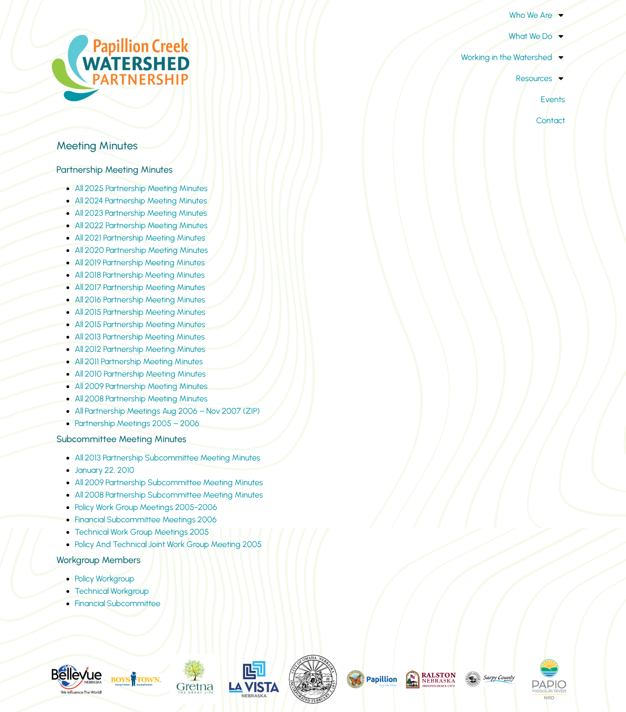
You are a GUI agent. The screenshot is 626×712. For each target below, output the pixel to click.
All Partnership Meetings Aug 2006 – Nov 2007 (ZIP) (167, 411)
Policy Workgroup (104, 579)
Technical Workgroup (112, 591)
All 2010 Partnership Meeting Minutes (140, 374)
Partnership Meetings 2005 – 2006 (137, 423)
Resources (534, 78)
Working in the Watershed (506, 57)
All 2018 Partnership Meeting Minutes (140, 275)
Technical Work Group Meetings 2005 (142, 532)
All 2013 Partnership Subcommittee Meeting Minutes (167, 458)
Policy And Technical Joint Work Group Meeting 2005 (168, 544)
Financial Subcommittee (117, 603)
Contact (550, 120)
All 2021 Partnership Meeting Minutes (140, 238)
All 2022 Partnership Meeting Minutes (141, 225)
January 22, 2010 (104, 470)
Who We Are (530, 15)
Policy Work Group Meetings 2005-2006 (146, 507)
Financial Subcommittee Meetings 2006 (146, 520)
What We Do (530, 36)
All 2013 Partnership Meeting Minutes (140, 337)
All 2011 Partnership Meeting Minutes (139, 361)
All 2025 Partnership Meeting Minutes (141, 188)
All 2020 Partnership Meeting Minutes (141, 250)
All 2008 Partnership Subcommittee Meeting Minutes (169, 495)
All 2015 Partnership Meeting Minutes (140, 312)
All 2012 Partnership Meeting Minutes (140, 349)
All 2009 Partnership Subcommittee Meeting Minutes (169, 482)
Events (553, 99)
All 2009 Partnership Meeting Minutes (141, 386)
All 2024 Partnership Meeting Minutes (141, 201)
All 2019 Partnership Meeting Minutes (140, 262)
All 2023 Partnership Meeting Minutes (141, 213)
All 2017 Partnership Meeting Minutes (140, 287)
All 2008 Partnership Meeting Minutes (141, 399)
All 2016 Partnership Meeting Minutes (140, 300)
